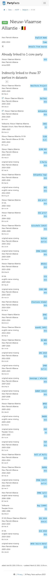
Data (10, 10)
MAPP (17, 10)
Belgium (25, 10)
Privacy (20, 574)
